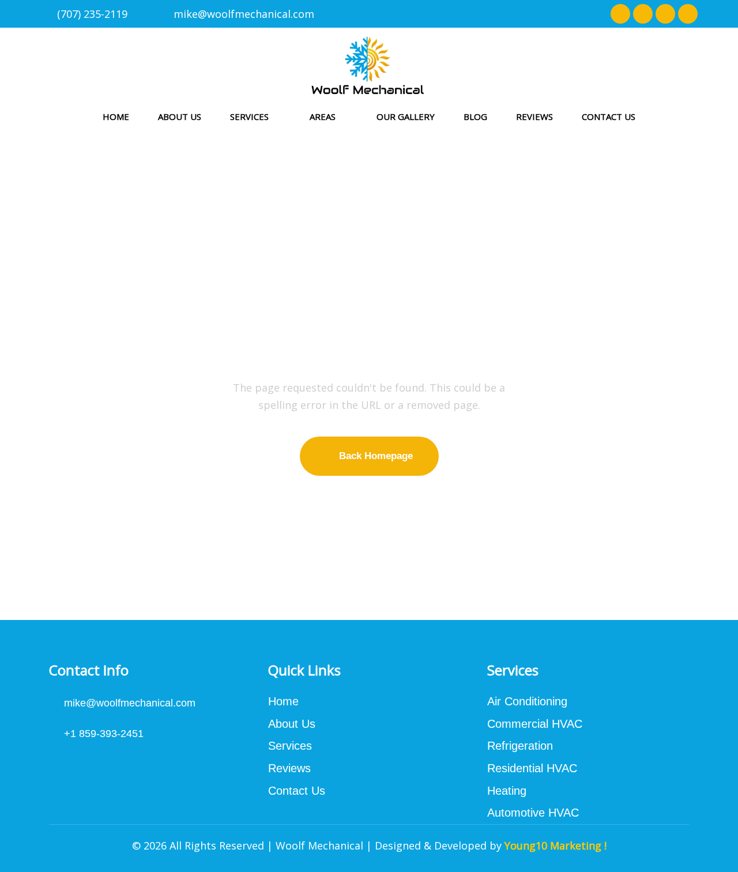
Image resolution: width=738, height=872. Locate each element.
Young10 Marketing (552, 845)
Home (116, 116)
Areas (323, 116)
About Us (179, 116)
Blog (475, 116)
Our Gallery (405, 116)
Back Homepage (376, 455)
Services (249, 116)
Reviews (534, 116)
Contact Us (608, 116)
